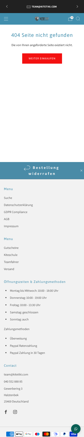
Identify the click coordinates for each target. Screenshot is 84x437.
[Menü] (6, 19)
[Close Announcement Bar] (81, 170)
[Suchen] (78, 19)
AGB (6, 219)
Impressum (11, 226)
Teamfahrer (11, 262)
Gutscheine (11, 248)
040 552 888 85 (13, 381)
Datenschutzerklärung (18, 205)
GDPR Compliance (15, 212)
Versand (9, 269)
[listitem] (42, 6)
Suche (8, 198)
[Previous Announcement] (6, 6)
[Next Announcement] (77, 6)
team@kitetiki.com (16, 374)
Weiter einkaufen (42, 58)
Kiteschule (10, 255)
